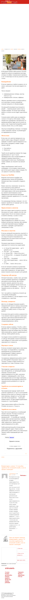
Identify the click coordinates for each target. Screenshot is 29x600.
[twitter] (20, 593)
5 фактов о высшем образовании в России (21, 574)
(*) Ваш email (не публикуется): (20, 554)
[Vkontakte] (23, 593)
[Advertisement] (14, 16)
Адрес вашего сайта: (21, 560)
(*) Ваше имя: (20, 548)
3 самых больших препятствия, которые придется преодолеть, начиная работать (8, 577)
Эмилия (15, 49)
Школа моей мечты (8, 593)
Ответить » (23, 475)
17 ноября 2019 (7, 49)
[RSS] (25, 593)
